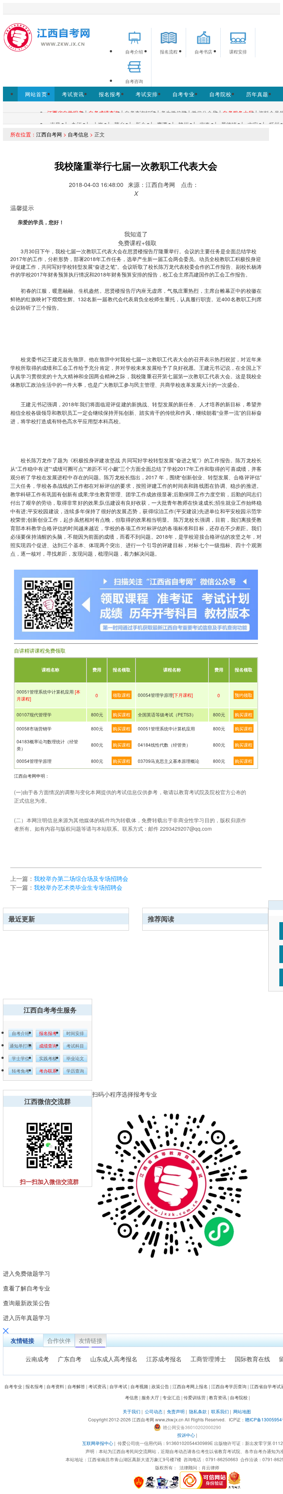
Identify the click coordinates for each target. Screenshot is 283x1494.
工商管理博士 (208, 1359)
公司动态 (154, 1411)
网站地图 (242, 1411)
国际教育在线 (252, 1359)
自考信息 (78, 134)
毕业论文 (75, 1058)
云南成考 (37, 1359)
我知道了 (136, 234)
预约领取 (243, 695)
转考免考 (20, 1071)
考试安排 (147, 94)
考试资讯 (73, 94)
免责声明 (176, 1411)
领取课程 (121, 695)
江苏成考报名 (164, 1359)
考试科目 (75, 1046)
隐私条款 (198, 1411)
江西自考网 (49, 134)
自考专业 (183, 94)
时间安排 (75, 1033)
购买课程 (121, 714)
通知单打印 (21, 1046)
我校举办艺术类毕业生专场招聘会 (78, 887)
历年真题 (257, 94)
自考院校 (220, 94)
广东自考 (69, 1359)
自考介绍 (20, 1033)
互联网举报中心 (97, 1443)
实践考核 (48, 1058)
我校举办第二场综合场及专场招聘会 (81, 878)
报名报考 (110, 94)
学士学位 (20, 1058)
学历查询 (75, 1071)
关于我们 (131, 1411)
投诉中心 (186, 1435)
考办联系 (48, 1071)
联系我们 (220, 1411)
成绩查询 (48, 1046)
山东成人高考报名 (113, 1359)
